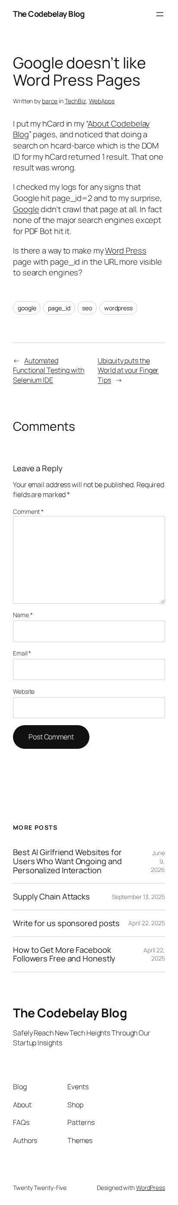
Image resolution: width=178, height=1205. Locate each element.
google (27, 308)
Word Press (125, 250)
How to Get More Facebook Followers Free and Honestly (64, 954)
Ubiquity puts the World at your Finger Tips (128, 370)
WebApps (101, 101)
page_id (59, 308)
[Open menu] (160, 14)
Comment (28, 511)
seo (87, 308)
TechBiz (75, 101)
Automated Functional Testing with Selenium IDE (48, 370)
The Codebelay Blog (48, 13)
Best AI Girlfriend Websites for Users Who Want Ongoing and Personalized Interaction (67, 861)
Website (24, 691)
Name (22, 615)
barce (50, 101)
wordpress (118, 308)
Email (22, 653)
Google (26, 209)
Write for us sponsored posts (66, 923)
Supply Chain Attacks (51, 896)
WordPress (150, 1187)
